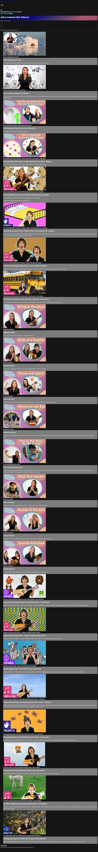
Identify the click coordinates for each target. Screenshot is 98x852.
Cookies (13, 847)
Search (7, 11)
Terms (5, 847)
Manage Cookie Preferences (23, 847)
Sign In (11, 13)
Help (2, 847)
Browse (3, 11)
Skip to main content (6, 1)
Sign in (20, 11)
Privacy (9, 847)
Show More (4, 845)
